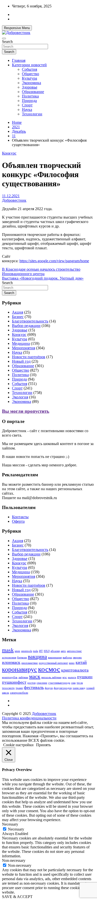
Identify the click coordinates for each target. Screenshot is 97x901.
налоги (72, 677)
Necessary (16, 829)
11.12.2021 (11, 196)
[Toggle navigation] (4, 38)
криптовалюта (75, 670)
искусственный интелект (53, 663)
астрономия (9, 657)
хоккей (90, 688)
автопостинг (74, 651)
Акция (17, 312)
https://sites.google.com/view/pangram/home (54, 261)
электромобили (19, 692)
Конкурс (9, 153)
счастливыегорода (59, 682)
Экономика (31, 83)
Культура (29, 78)
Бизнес (18, 317)
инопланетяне (29, 663)
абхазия (55, 651)
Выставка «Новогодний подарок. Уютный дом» (43, 278)
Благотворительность (30, 321)
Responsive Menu (17, 28)
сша (73, 682)
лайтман (23, 677)
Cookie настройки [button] (18, 745)
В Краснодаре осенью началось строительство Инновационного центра (41, 271)
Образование (33, 92)
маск (34, 676)
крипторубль (9, 677)
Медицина (21, 343)
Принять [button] (43, 745)
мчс (64, 677)
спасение (42, 682)
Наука (27, 109)
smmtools (26, 651)
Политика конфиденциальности (29, 718)
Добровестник (14, 200)
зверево (77, 657)
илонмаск (11, 662)
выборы (67, 657)
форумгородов (63, 688)
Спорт (27, 105)
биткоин (22, 657)
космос (49, 669)
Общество (30, 74)
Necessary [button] (10, 824)
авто (63, 651)
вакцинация (55, 657)
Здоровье (29, 87)
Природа (29, 100)
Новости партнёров (28, 357)
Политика (30, 96)
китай (81, 662)
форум (49, 688)
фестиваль (34, 687)
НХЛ (46, 651)
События (29, 69)
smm (17, 651)
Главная (18, 60)
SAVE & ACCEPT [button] (17, 897)
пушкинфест (14, 682)
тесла (80, 682)
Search (7, 41)
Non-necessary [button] (13, 860)
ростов (31, 682)
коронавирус (19, 669)
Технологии (32, 114)
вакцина (37, 656)
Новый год (21, 361)
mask (8, 650)
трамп (19, 688)
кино (72, 663)
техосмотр (8, 688)
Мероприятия (23, 348)
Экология (20, 397)
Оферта (18, 521)
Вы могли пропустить (25, 411)
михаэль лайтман (51, 677)
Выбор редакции (26, 325)
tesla (35, 651)
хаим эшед (79, 688)
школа (5, 692)
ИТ (41, 651)
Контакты (20, 517)
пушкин (85, 676)
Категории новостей (29, 65)
